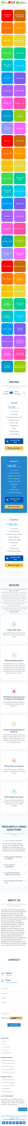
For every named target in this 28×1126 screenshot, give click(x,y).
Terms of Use (5, 1050)
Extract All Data (20, 229)
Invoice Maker (7, 329)
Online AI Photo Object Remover (20, 366)
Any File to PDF (7, 241)
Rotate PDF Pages (19, 178)
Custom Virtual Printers (8, 1085)
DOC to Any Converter (8, 1069)
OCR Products (6, 1088)
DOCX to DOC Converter (19, 253)
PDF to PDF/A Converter (14, 766)
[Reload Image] (15, 1018)
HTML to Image (20, 103)
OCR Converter (7, 279)
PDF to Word (7, 28)
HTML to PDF (7, 103)
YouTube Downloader (7, 354)
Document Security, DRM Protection (19, 341)
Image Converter (19, 266)
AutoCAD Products (7, 1091)
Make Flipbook (7, 291)
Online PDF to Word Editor (19, 15)
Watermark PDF (20, 166)
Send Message (14, 1025)
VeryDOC (13, 1116)
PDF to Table (20, 53)
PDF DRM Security (20, 329)
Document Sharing (19, 304)
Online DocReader (7, 304)
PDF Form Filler (20, 153)
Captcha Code (5, 1018)
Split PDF (7, 141)
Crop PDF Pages (7, 204)
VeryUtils (19, 1116)
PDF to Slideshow (7, 128)
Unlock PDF (7, 229)
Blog (17, 1117)
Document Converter (7, 1066)
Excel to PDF (20, 66)
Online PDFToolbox (7, 316)
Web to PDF (7, 116)
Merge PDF (19, 128)
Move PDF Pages (19, 191)
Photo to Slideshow (19, 279)
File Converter (7, 266)
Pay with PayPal (15, 448)
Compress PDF (7, 166)
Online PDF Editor (7, 15)
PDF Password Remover (8, 1060)
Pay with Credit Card (15, 441)
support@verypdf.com (11, 982)
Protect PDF (20, 216)
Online (24, 1116)
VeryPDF (7, 1116)
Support (12, 1117)
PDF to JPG (7, 41)
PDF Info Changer (7, 366)
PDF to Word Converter (14, 797)
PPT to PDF (7, 78)
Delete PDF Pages (7, 191)
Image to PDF (19, 41)
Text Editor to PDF (19, 241)
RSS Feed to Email (20, 316)
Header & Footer (7, 178)
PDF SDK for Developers (8, 1082)
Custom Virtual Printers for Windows (14, 731)
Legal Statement (6, 1052)
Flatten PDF (20, 141)
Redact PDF (20, 204)
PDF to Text (20, 78)
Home (4, 1041)
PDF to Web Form (7, 65)
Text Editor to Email (7, 253)
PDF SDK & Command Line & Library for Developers (14, 698)
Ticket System (9, 975)
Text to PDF (7, 91)
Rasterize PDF (7, 153)
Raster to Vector (7, 341)
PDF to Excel (7, 53)
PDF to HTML (20, 91)
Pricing (4, 1044)
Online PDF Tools (14, 630)
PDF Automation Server (14, 661)
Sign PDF (7, 216)
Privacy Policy (5, 1047)
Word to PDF (20, 28)
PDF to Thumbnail (19, 116)
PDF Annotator (20, 291)
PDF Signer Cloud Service (19, 354)
